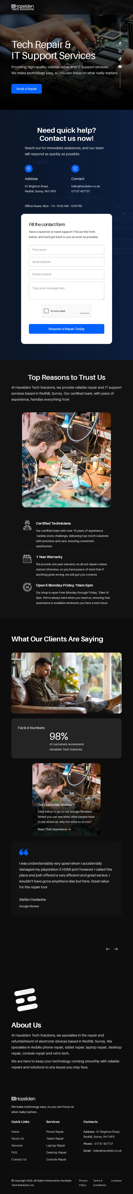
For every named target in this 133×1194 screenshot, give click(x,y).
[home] (22, 7)
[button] (108, 949)
